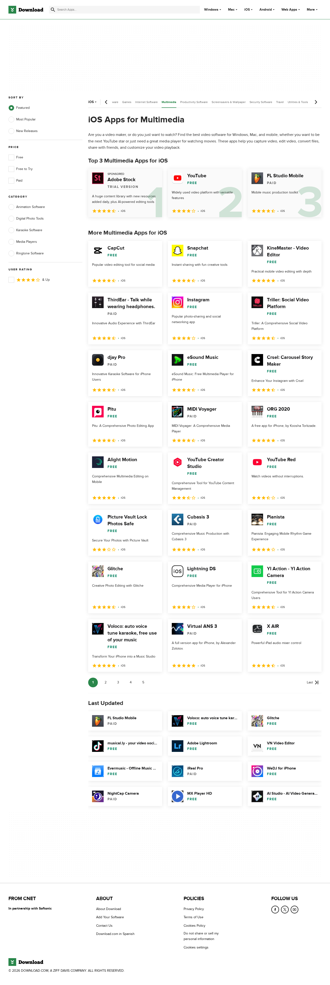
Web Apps (289, 9)
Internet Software (146, 102)
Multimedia (169, 102)
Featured (23, 108)
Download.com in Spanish (115, 934)
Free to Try (24, 169)
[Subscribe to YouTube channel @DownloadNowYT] (294, 909)
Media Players (26, 242)
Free (19, 157)
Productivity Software (194, 102)
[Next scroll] (316, 102)
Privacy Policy (194, 909)
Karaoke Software (29, 230)
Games (126, 102)
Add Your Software (110, 917)
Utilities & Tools (298, 102)
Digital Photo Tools (30, 218)
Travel (280, 102)
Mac (231, 9)
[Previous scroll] (106, 102)
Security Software (261, 102)
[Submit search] (53, 10)
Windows (211, 9)
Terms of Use (193, 917)
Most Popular (26, 119)
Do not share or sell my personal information (201, 936)
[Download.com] (25, 10)
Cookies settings (196, 947)
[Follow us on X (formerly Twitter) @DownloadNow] (285, 909)
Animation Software (30, 207)
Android (265, 9)
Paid (19, 180)
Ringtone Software (30, 253)
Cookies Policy (194, 925)
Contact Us (104, 925)
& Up (46, 280)
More (311, 9)
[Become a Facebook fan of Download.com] (275, 909)
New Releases (27, 131)
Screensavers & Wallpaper (229, 102)
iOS (247, 9)
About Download (108, 909)
